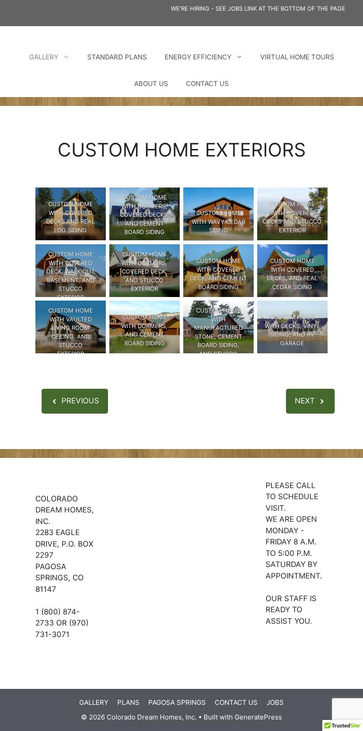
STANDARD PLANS (117, 57)
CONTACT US (207, 83)
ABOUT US (151, 83)
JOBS (275, 702)
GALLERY (43, 57)
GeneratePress (258, 717)
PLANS (128, 702)
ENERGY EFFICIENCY (198, 57)
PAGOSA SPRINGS (177, 702)
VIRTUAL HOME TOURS (297, 57)
